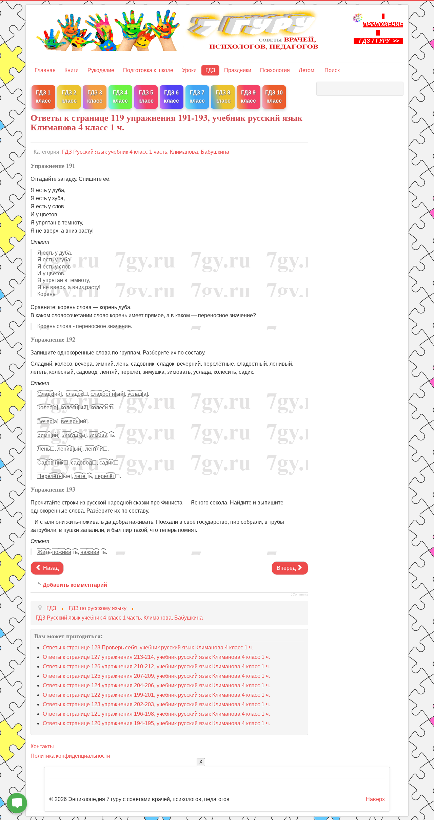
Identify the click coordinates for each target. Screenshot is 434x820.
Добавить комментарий (75, 585)
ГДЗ (210, 70)
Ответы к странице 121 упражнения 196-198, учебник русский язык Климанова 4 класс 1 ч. (156, 714)
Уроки (189, 70)
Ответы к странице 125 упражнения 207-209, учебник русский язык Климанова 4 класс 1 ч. (156, 676)
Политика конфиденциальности (70, 756)
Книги (71, 70)
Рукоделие (100, 70)
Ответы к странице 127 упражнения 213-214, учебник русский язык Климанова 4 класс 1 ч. (156, 657)
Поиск (332, 70)
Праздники (237, 70)
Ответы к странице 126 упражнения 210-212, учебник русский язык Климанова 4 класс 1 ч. (156, 666)
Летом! (307, 70)
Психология (275, 70)
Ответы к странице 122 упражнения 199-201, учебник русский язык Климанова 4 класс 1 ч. (156, 695)
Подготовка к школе (148, 70)
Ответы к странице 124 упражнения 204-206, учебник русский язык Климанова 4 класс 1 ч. (156, 685)
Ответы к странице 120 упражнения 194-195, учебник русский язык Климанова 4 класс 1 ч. (156, 723)
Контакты (42, 746)
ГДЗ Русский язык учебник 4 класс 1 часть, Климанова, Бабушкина (145, 152)
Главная (45, 70)
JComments (299, 594)
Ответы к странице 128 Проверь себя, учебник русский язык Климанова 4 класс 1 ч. (148, 647)
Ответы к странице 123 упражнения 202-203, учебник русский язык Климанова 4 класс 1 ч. (156, 704)
